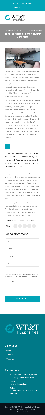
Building (30, 30)
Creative (38, 30)
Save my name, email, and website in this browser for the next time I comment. (22, 275)
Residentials (23, 220)
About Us (10, 355)
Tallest (31, 220)
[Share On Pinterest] (29, 226)
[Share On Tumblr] (34, 226)
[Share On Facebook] (15, 226)
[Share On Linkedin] (25, 226)
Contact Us (10, 359)
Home (8, 350)
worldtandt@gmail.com (19, 384)
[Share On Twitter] (20, 226)
